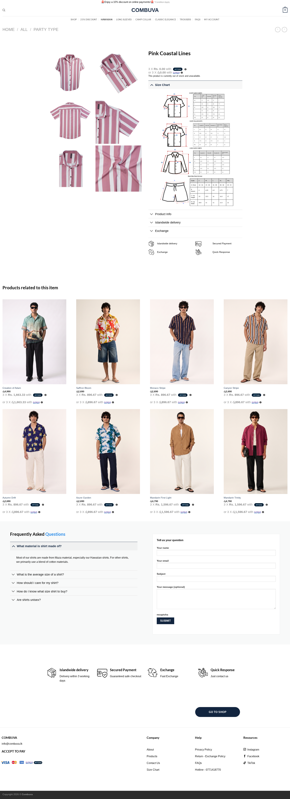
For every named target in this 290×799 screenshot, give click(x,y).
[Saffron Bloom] (108, 341)
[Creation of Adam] (34, 341)
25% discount (88, 19)
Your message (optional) (171, 587)
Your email (163, 560)
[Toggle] (151, 84)
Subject (161, 573)
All (24, 29)
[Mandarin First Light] (182, 451)
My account (211, 19)
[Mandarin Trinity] (255, 451)
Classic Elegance (165, 19)
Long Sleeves (124, 19)
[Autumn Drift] (34, 451)
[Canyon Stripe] (255, 341)
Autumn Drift (9, 497)
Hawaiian (106, 19)
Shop (74, 19)
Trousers (185, 19)
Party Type (46, 29)
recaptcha (162, 614)
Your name (163, 547)
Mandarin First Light (160, 497)
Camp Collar (143, 19)
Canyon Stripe (231, 388)
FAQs (197, 19)
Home (9, 29)
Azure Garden (83, 497)
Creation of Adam (12, 388)
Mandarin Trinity (232, 497)
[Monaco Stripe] (182, 341)
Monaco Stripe (157, 388)
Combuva (145, 10)
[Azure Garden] (108, 451)
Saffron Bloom (83, 388)
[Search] (4, 10)
